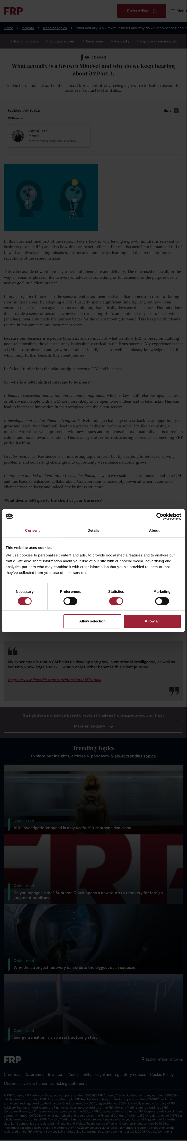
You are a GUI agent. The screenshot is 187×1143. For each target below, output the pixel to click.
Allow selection (92, 621)
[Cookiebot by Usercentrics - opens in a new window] (160, 516)
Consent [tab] (32, 530)
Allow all (152, 621)
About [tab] (154, 530)
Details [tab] (93, 530)
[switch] (70, 601)
